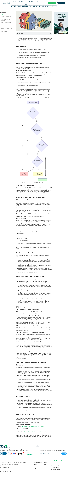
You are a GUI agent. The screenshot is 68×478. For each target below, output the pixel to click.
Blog (26, 4)
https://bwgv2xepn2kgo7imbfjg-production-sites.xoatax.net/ (33, 426)
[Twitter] (10, 471)
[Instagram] (8, 471)
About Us (37, 1)
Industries (21, 1)
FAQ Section (3, 26)
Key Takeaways (3, 14)
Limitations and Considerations (6, 22)
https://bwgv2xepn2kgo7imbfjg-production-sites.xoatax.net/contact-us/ (37, 431)
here (29, 330)
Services (14, 1)
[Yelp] (6, 471)
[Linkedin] (3, 471)
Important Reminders (4, 31)
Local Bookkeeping (30, 1)
